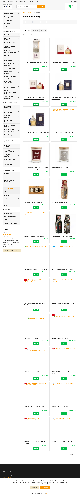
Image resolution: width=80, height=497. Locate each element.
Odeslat (49, 27)
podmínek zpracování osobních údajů (48, 30)
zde (47, 493)
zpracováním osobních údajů (39, 34)
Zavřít (40, 39)
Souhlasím (45, 488)
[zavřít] (64, 4)
